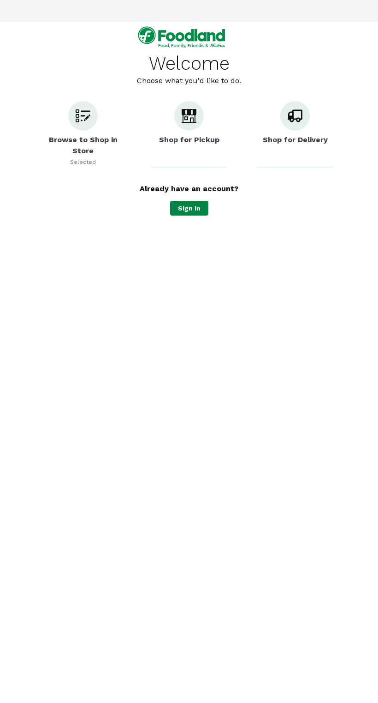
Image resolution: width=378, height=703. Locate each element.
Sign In (189, 208)
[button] (83, 134)
